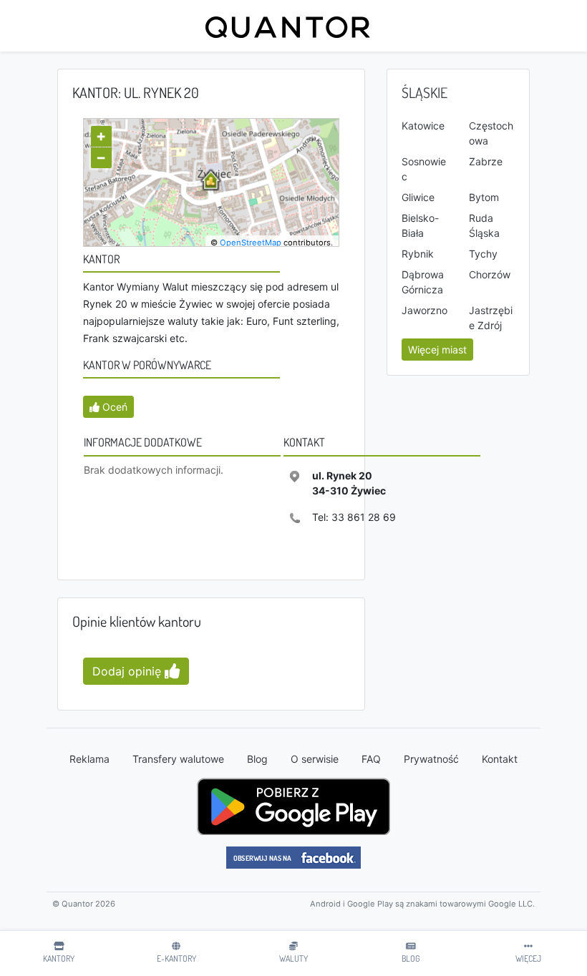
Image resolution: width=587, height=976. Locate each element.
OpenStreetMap (250, 243)
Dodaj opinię (128, 671)
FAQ (371, 759)
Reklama (89, 759)
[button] (108, 407)
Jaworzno (424, 310)
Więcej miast (437, 349)
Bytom (484, 197)
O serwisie (315, 759)
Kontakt (500, 759)
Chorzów (489, 274)
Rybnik (418, 254)
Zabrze (486, 161)
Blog (257, 759)
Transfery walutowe (178, 759)
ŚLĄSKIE (424, 92)
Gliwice (418, 197)
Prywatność (431, 759)
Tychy (483, 254)
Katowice (423, 125)
